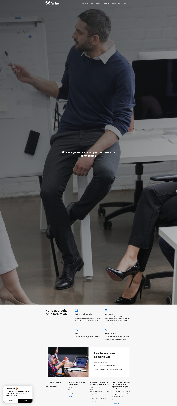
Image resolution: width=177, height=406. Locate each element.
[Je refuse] (30, 387)
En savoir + (15, 395)
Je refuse (11, 400)
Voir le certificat (105, 371)
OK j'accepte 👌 (25, 400)
